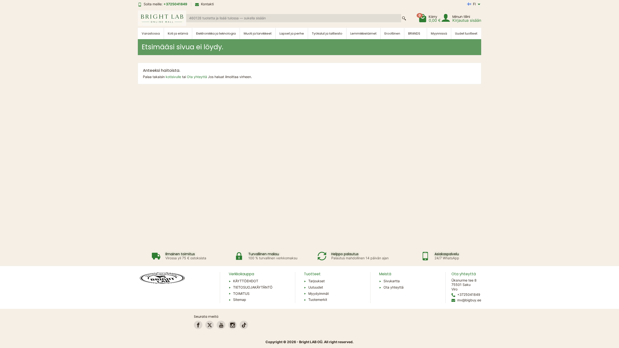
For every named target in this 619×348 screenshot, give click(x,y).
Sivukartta (391, 281)
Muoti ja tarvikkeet (258, 33)
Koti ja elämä (178, 33)
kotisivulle (174, 77)
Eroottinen (392, 33)
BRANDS (414, 33)
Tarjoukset (316, 281)
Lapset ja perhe (292, 33)
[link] (198, 325)
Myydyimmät (318, 293)
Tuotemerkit (317, 299)
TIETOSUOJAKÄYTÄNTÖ (253, 287)
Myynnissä (439, 33)
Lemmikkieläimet (363, 33)
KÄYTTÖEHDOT (245, 281)
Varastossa (151, 33)
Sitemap (239, 299)
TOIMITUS (241, 293)
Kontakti (207, 4)
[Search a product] (404, 18)
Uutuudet (315, 287)
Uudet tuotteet (466, 33)
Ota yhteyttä (197, 77)
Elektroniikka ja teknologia (216, 33)
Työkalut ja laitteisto (327, 33)
